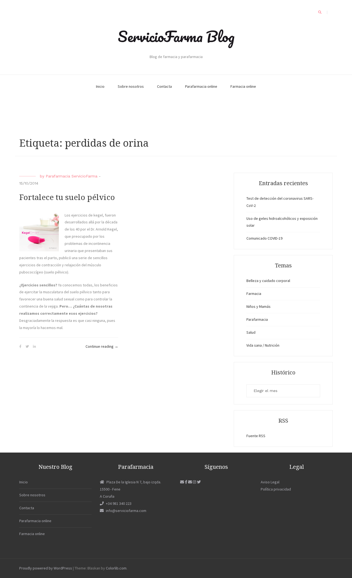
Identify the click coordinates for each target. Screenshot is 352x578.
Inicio (100, 86)
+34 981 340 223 (118, 503)
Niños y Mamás (258, 306)
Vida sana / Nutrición (262, 345)
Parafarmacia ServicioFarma (71, 176)
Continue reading (102, 347)
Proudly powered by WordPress (45, 568)
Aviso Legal (270, 482)
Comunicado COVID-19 (264, 238)
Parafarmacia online (201, 86)
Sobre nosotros (131, 86)
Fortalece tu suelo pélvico (67, 197)
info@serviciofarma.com (126, 510)
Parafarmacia (257, 319)
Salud (250, 332)
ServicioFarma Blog (176, 36)
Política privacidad (276, 489)
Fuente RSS (255, 435)
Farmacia (253, 293)
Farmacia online (243, 86)
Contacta (164, 86)
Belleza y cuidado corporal (268, 280)
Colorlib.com (116, 568)
